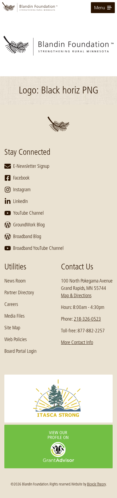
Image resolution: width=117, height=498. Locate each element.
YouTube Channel (28, 213)
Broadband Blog (27, 236)
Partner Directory (19, 293)
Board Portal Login (20, 351)
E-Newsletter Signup (31, 166)
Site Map (12, 328)
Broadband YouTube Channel (38, 248)
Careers (11, 304)
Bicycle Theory (96, 484)
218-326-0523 (87, 319)
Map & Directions (76, 296)
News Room (15, 281)
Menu (99, 7)
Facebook (21, 178)
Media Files (14, 316)
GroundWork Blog (29, 225)
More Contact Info (77, 342)
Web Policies (15, 339)
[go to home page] (58, 7)
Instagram (21, 190)
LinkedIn (20, 201)
